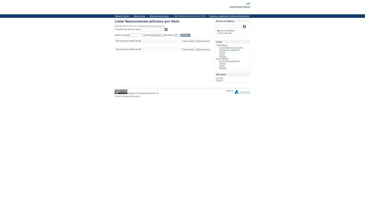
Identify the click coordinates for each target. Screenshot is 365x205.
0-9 (116, 26)
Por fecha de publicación (229, 50)
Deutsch (246, 7)
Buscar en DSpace (227, 31)
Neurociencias (139, 16)
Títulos (222, 54)
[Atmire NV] (242, 92)
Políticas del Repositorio (239, 16)
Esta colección (225, 33)
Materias (222, 57)
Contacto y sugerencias (219, 16)
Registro (219, 80)
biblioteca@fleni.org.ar (131, 96)
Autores (222, 52)
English (240, 7)
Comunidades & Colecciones (231, 48)
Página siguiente (203, 41)
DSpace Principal (122, 16)
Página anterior (188, 41)
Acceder (219, 78)
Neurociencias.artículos (159, 16)
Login (248, 3)
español (233, 7)
